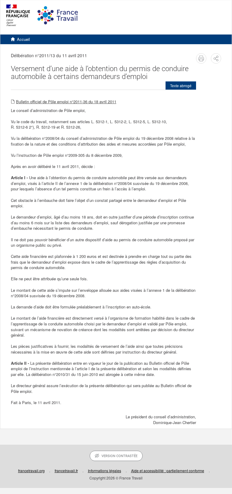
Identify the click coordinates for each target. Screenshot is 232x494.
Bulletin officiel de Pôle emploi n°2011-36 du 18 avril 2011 (66, 101)
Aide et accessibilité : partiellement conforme (167, 470)
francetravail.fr (66, 470)
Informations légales (104, 470)
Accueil (23, 39)
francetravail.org (31, 470)
